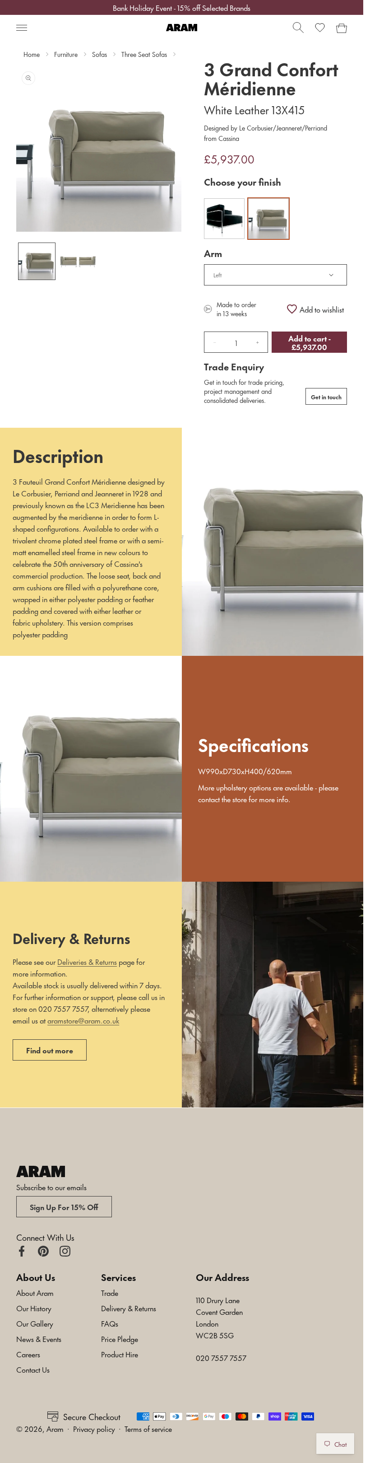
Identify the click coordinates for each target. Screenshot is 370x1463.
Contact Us (33, 1369)
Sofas (99, 54)
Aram (55, 1428)
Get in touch (326, 396)
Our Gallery (34, 1323)
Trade (109, 1292)
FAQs (109, 1323)
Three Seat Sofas (144, 54)
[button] (21, 27)
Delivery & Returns (128, 1307)
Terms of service (148, 1428)
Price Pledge (119, 1338)
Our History (33, 1307)
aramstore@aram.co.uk (83, 1020)
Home (31, 54)
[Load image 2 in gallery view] (78, 261)
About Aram (35, 1292)
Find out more (49, 1050)
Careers (28, 1354)
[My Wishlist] (320, 27)
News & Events (38, 1338)
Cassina (228, 138)
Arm (213, 253)
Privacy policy (94, 1428)
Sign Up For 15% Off (64, 1206)
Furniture (66, 54)
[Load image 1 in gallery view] (36, 261)
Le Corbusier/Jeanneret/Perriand (282, 127)
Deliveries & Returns (87, 961)
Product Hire (119, 1354)
